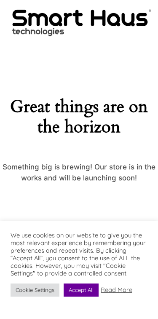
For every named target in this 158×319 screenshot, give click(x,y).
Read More (116, 290)
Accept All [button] (81, 289)
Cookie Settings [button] (35, 289)
